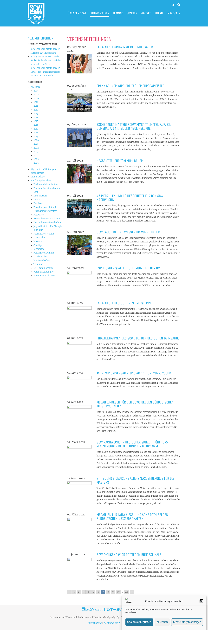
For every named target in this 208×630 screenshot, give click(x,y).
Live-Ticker (39, 237)
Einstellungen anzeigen (187, 622)
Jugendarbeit (37, 173)
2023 (36, 151)
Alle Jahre (35, 87)
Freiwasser (39, 214)
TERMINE (118, 13)
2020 (36, 140)
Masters (37, 241)
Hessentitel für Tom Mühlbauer (120, 160)
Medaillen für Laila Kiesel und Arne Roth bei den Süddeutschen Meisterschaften (132, 516)
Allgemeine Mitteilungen (43, 169)
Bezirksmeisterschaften (45, 184)
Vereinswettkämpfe (43, 271)
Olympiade (38, 249)
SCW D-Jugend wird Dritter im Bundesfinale (129, 554)
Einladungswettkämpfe (45, 207)
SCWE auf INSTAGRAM (105, 609)
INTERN (158, 13)
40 (126, 592)
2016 (36, 124)
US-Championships (43, 268)
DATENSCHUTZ (112, 623)
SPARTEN (132, 13)
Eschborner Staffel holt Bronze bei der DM (128, 268)
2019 (36, 136)
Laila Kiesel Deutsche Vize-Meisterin (124, 303)
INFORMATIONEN (99, 13)
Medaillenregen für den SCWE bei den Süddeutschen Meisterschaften (135, 404)
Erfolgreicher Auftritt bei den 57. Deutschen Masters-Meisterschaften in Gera (46, 60)
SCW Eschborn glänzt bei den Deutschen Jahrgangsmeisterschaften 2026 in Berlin (46, 72)
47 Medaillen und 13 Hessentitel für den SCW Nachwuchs (130, 198)
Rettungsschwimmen (44, 252)
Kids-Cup (38, 230)
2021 (35, 144)
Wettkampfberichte (41, 180)
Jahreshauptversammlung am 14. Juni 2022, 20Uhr (134, 373)
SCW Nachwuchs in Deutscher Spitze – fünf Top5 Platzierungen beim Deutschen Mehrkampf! (132, 444)
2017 (35, 128)
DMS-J (37, 199)
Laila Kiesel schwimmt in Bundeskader (125, 47)
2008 (36, 94)
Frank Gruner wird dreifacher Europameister (130, 86)
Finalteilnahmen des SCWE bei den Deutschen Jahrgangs (138, 338)
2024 (36, 155)
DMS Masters (40, 195)
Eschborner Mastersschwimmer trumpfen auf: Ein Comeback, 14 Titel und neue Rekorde (134, 126)
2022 (36, 147)
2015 (35, 121)
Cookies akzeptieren (139, 622)
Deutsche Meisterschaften (46, 188)
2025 (36, 159)
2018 (35, 132)
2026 (36, 163)
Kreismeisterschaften (44, 233)
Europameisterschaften (45, 211)
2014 (35, 117)
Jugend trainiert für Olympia (47, 226)
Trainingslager (38, 176)
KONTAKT (146, 13)
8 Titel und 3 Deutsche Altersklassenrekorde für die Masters (135, 480)
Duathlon (38, 203)
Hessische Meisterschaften (46, 218)
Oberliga (37, 245)
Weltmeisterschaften (44, 275)
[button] (201, 601)
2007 (36, 90)
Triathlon (38, 264)
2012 (35, 109)
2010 (35, 102)
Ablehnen (162, 622)
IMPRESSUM (174, 13)
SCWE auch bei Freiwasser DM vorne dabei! (128, 232)
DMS (36, 192)
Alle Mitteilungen (40, 38)
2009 (36, 98)
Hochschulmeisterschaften (47, 222)
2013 (35, 113)
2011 (35, 105)
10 (118, 592)
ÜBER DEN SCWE (77, 13)
